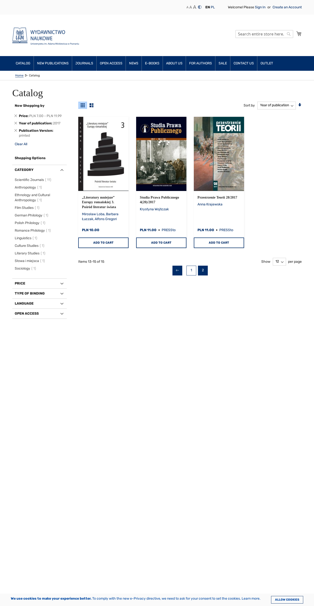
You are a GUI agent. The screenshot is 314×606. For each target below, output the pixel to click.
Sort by (249, 105)
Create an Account (287, 7)
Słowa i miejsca (30, 261)
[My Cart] (299, 33)
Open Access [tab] (27, 313)
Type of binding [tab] (30, 293)
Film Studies (28, 208)
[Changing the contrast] (199, 7)
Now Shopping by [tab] (29, 106)
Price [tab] (20, 283)
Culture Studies (30, 246)
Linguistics (27, 238)
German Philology (32, 215)
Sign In (260, 7)
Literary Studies (31, 253)
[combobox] (264, 34)
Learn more (251, 598)
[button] (207, 7)
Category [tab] (24, 170)
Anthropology (29, 187)
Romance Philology (33, 230)
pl (213, 7)
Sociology (26, 268)
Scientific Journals (34, 180)
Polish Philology (31, 223)
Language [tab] (24, 303)
